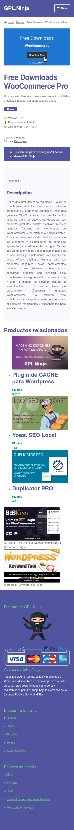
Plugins (20, 22)
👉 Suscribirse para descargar (29, 152)
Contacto (11, 782)
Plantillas (12, 734)
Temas (10, 726)
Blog (9, 774)
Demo (10, 109)
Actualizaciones (16, 751)
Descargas (20, 141)
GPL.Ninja (16, 8)
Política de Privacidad (19, 807)
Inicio (11, 22)
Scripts (10, 742)
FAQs (9, 791)
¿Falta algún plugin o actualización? (28, 799)
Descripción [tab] (14, 181)
